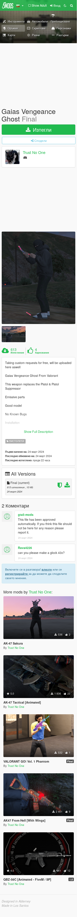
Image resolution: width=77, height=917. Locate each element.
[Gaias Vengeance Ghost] (38, 278)
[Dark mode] (65, 5)
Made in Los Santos (15, 905)
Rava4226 (25, 548)
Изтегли (41, 129)
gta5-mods (25, 514)
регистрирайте (17, 573)
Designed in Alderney (16, 901)
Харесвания (42, 352)
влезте (47, 569)
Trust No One (34, 152)
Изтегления (17, 352)
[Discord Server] (25, 157)
